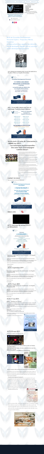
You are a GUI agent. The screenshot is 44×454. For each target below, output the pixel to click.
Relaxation (27, 8)
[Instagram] (16, 22)
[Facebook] (12, 22)
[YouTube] (14, 22)
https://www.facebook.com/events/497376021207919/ (16, 180)
